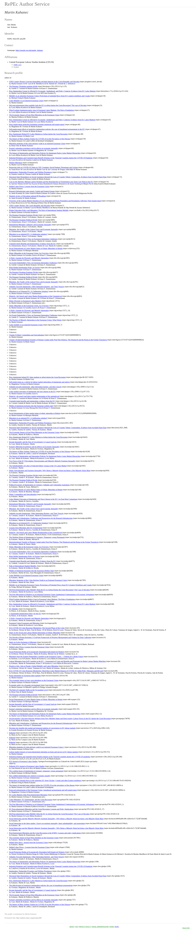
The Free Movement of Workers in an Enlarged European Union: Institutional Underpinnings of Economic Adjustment (51, 595)
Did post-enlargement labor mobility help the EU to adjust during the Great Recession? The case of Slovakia (48, 105)
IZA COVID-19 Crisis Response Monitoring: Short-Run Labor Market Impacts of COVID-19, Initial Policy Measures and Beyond (56, 671)
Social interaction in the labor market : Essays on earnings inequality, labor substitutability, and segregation (47, 823)
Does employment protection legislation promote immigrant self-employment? (37, 124)
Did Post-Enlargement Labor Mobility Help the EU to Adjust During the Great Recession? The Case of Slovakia (49, 590)
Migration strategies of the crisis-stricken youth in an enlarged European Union (37, 144)
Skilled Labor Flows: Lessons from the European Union (29, 186)
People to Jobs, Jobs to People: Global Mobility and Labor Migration (33, 666)
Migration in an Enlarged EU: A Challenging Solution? (28, 291)
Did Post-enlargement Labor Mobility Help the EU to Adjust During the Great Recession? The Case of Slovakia (49, 814)
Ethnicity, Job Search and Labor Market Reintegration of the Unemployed (35, 296)
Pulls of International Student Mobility (22, 566)
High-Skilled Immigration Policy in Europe (24, 268)
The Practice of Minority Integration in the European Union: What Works (35, 320)
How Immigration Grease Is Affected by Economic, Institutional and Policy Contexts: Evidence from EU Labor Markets (52, 120)
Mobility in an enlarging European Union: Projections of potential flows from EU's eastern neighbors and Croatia (49, 96)
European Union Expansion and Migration (24, 623)
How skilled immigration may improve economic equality (29, 776)
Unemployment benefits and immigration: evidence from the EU (32, 401)
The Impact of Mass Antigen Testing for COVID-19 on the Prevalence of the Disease (39, 139)
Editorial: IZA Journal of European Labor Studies (26, 766)
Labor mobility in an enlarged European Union (26, 325)
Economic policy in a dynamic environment (24, 685)
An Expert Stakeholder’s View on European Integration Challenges (33, 315)
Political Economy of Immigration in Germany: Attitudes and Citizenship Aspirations (39, 485)
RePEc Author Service (27, 4)
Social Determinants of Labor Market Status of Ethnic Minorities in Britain (35, 248)
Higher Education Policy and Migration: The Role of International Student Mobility (39, 210)
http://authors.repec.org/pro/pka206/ (29, 918)
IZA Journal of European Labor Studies (23, 761)
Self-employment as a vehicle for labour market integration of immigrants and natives (39, 382)
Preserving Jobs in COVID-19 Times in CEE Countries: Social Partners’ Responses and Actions (43, 167)
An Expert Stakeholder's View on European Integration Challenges (33, 263)
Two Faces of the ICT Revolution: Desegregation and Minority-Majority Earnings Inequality (42, 461)
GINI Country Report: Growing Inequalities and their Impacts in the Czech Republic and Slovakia (44, 82)
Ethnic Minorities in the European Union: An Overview (29, 253)
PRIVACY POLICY (85, 927)
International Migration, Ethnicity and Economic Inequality (30, 225)
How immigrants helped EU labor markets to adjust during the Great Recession (37, 377)
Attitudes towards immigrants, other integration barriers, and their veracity (35, 387)
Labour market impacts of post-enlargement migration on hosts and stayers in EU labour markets (43, 752)
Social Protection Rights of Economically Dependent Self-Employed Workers (37, 852)
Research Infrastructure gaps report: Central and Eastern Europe (32, 191)
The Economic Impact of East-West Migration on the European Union (34, 115)
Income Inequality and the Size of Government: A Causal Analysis (32, 442)
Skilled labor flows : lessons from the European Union (28, 842)
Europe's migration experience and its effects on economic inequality (33, 148)
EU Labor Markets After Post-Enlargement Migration (28, 795)
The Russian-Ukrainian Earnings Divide (23, 215)
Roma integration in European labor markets (25, 676)
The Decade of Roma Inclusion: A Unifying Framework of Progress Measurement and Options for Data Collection (50, 637)
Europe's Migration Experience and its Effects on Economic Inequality (34, 447)
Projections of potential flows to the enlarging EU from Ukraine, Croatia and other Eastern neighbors (45, 780)
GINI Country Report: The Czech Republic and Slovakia (29, 206)
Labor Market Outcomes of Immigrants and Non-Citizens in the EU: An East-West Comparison (43, 499)
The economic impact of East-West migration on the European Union (34, 838)
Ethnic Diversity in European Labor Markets (25, 301)
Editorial (12, 733)
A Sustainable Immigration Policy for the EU (25, 614)
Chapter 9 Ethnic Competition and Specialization (26, 335)
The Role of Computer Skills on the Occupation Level (28, 690)
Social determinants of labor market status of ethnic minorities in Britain (34, 413)
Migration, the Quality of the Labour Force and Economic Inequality (33, 229)
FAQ (76, 927)
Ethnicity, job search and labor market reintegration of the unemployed (34, 396)
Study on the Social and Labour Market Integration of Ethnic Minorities (34, 633)
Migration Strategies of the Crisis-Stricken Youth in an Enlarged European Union (38, 580)
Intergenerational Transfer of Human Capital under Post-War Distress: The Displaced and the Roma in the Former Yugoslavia (54, 542)
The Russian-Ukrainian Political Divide (23, 220)
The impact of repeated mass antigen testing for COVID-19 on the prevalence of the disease (42, 785)
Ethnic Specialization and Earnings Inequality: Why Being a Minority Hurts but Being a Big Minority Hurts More (49, 471)
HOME (112, 927)
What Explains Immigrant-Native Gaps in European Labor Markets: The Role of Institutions (42, 599)
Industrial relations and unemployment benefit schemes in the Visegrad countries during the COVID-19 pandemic (49, 757)
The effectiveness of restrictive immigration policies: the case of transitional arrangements (41, 885)
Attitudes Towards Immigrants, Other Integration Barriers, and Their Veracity (36, 287)
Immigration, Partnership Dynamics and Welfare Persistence (30, 172)
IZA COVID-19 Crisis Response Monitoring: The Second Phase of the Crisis (36, 628)
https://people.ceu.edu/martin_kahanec (29, 50)
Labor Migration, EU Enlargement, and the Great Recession (30, 800)
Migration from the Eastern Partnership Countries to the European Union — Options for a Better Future (46, 657)
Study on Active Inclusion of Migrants (22, 642)
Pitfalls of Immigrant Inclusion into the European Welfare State (31, 571)
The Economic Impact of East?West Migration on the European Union (34, 432)
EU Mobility (13, 609)
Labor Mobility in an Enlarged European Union (26, 101)
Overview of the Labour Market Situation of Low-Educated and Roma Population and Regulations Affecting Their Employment (55, 201)
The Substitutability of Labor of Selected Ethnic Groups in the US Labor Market (38, 466)
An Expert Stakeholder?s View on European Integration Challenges (33, 239)
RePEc (117, 927)
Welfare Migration (15, 163)
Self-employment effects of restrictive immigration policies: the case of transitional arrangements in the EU (47, 129)
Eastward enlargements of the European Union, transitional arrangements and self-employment (43, 790)
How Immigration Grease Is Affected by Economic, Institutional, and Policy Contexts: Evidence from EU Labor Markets (52, 91)
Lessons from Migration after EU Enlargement (25, 528)
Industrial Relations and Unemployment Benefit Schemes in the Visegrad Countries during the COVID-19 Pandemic (51, 158)
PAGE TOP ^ (186, 928)
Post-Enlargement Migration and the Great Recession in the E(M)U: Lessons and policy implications (45, 833)
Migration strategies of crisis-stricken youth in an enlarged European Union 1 (36, 747)
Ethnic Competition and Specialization (23, 494)
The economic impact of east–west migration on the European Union (33, 680)
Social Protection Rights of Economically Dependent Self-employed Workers (36, 652)
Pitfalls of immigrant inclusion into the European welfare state (31, 406)
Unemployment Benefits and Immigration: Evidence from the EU (32, 244)
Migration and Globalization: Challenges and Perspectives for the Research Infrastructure (41, 518)
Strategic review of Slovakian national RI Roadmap (27, 196)
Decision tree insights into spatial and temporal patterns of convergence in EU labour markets (42, 728)
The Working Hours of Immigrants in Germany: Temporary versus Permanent (37, 537)
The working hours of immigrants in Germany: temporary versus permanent (36, 771)
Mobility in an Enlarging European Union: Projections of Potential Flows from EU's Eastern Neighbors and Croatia (50, 585)
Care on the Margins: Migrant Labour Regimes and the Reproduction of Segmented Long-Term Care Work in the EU (51, 182)
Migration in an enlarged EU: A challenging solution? (28, 234)
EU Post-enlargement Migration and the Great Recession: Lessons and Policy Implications (41, 809)
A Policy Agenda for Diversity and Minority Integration (29, 258)
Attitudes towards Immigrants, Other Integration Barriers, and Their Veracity (36, 513)
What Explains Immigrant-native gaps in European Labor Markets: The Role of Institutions (41, 110)
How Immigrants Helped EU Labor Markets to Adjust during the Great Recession (38, 134)
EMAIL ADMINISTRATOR (100, 927)
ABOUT (71, 927)
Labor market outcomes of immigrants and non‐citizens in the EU (32, 392)
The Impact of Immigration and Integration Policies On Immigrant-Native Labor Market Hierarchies (44, 153)
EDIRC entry (18, 65)
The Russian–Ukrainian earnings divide (23, 86)
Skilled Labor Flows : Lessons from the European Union (29, 847)
